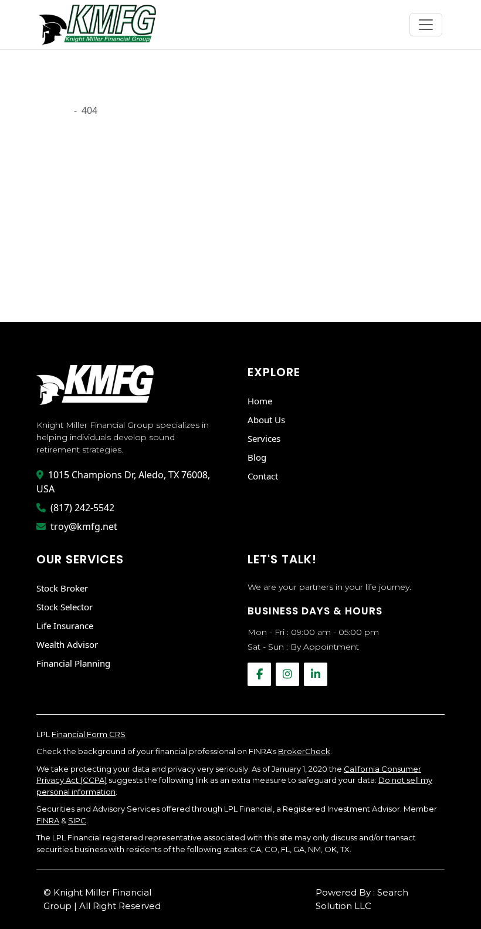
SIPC (77, 820)
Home (260, 401)
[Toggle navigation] (425, 24)
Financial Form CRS (89, 734)
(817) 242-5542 (82, 507)
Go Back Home (69, 285)
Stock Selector (64, 607)
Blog (257, 457)
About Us (266, 419)
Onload (52, 110)
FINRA (47, 820)
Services (264, 438)
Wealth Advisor (67, 644)
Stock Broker (62, 588)
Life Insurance (64, 625)
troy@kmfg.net (83, 526)
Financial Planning (73, 663)
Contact (263, 476)
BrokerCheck (304, 751)
